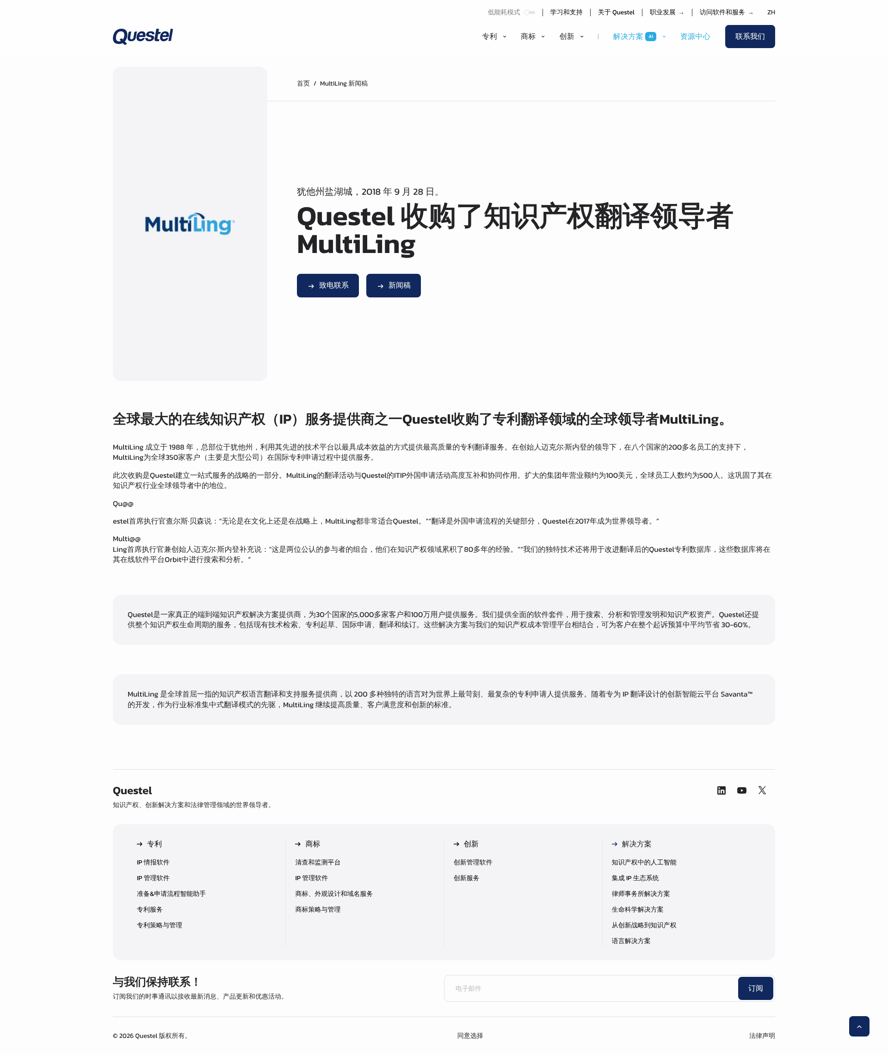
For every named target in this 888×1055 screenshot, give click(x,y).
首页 (303, 83)
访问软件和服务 (727, 12)
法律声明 (762, 1036)
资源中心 (695, 36)
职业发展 (667, 12)
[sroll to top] (859, 1026)
